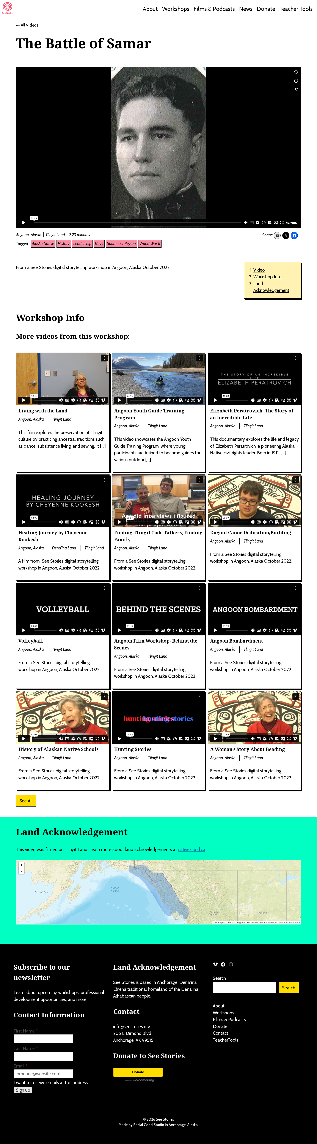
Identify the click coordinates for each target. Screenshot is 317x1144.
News (246, 8)
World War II (150, 243)
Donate (266, 8)
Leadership (82, 243)
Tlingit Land (55, 234)
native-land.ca (191, 849)
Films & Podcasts (214, 8)
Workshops (175, 8)
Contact (220, 1033)
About (150, 8)
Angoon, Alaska (28, 234)
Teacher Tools (296, 8)
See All (26, 801)
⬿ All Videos (27, 25)
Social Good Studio (148, 1125)
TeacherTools (225, 1040)
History (64, 243)
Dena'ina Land (64, 548)
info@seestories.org (131, 1026)
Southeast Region (121, 243)
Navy (99, 243)
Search (219, 978)
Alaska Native (43, 243)
